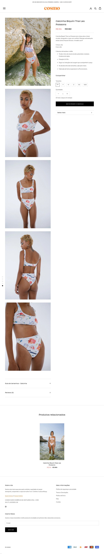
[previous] (6, 443)
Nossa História (18, 496)
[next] (97, 443)
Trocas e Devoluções (62, 492)
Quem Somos (9, 496)
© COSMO (8, 547)
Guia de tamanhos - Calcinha (16, 383)
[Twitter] (69, 75)
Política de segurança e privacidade (66, 489)
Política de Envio (61, 496)
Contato (58, 502)
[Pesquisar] (95, 8)
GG (79, 85)
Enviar (11, 529)
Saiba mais (61, 112)
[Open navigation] (4, 8)
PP (57, 85)
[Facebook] (67, 75)
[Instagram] (5, 506)
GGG (85, 85)
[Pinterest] (72, 75)
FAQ (57, 499)
